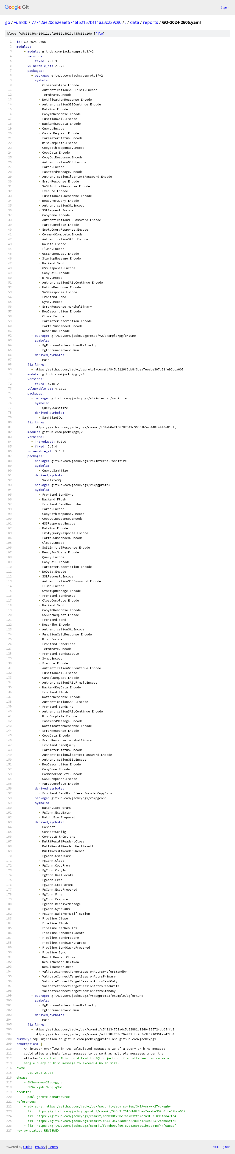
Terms (53, 1147)
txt (215, 1147)
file (99, 34)
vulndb (21, 22)
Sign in (225, 7)
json (226, 1147)
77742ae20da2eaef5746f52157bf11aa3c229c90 (76, 22)
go (7, 22)
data (134, 22)
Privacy (40, 1147)
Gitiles (27, 1147)
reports (150, 22)
